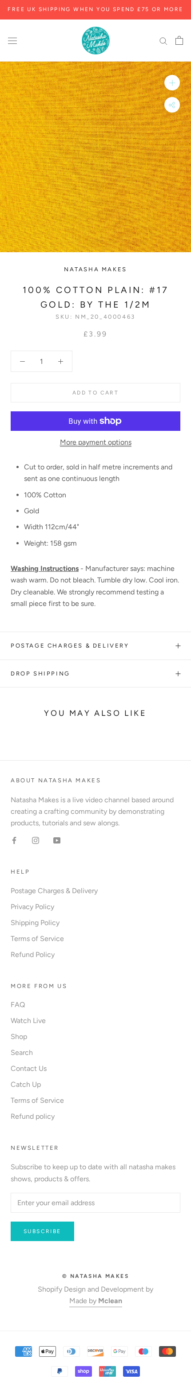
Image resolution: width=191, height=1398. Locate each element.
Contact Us (29, 1068)
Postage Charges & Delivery (70, 645)
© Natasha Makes (95, 1276)
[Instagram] (35, 840)
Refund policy (33, 1116)
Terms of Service (37, 938)
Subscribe (42, 1231)
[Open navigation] (12, 40)
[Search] (163, 41)
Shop (19, 1036)
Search (22, 1052)
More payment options (95, 442)
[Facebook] (14, 840)
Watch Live (28, 1020)
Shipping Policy (35, 922)
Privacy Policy (32, 906)
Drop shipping (40, 673)
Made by (95, 1300)
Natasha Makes (95, 269)
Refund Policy (33, 954)
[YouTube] (56, 840)
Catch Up (26, 1084)
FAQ (18, 1004)
